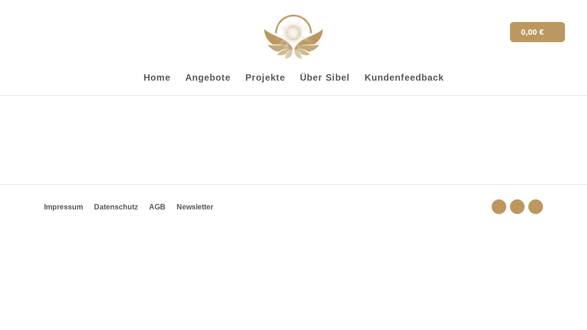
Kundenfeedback (404, 77)
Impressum (63, 207)
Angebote (208, 77)
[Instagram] (499, 206)
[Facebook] (535, 206)
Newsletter (195, 207)
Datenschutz (116, 207)
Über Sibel (325, 77)
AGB (157, 207)
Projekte (265, 77)
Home (157, 77)
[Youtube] (517, 206)
